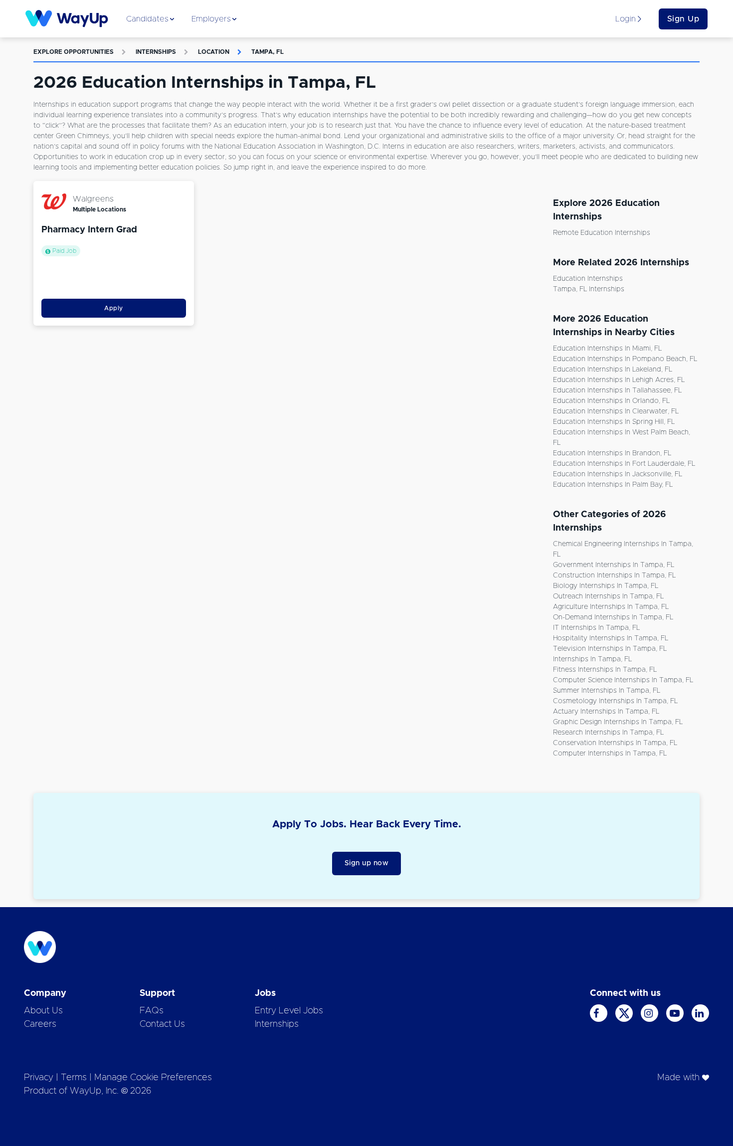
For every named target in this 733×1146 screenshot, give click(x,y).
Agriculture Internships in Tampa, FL (611, 606)
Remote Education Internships (601, 232)
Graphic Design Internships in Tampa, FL (618, 722)
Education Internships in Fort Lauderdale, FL (624, 463)
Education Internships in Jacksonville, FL (617, 474)
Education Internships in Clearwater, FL (616, 411)
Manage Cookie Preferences (153, 1077)
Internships (156, 52)
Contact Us (162, 1024)
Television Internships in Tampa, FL (610, 648)
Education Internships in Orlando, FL (611, 400)
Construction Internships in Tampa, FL (614, 575)
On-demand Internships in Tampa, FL (613, 617)
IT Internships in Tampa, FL (596, 627)
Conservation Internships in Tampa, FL (615, 743)
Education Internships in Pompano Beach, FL (625, 359)
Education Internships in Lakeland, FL (612, 369)
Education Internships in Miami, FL (607, 348)
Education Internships (588, 278)
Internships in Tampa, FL (592, 659)
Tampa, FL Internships (588, 289)
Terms (74, 1077)
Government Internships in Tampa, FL (613, 565)
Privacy (38, 1077)
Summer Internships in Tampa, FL (606, 690)
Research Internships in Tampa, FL (608, 732)
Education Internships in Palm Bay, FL (613, 484)
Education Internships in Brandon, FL (612, 453)
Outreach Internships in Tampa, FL (608, 596)
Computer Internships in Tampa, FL (610, 753)
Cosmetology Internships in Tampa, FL (615, 701)
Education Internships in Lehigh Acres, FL (619, 380)
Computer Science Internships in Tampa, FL (623, 680)
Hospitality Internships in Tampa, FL (610, 638)
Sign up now (367, 863)
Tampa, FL (267, 52)
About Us (43, 1010)
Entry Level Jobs (289, 1010)
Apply (113, 308)
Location (213, 52)
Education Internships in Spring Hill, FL (614, 421)
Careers (40, 1024)
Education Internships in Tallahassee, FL (617, 390)
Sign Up (683, 19)
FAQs (152, 1010)
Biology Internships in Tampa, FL (605, 585)
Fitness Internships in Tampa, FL (605, 669)
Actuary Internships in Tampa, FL (606, 711)
